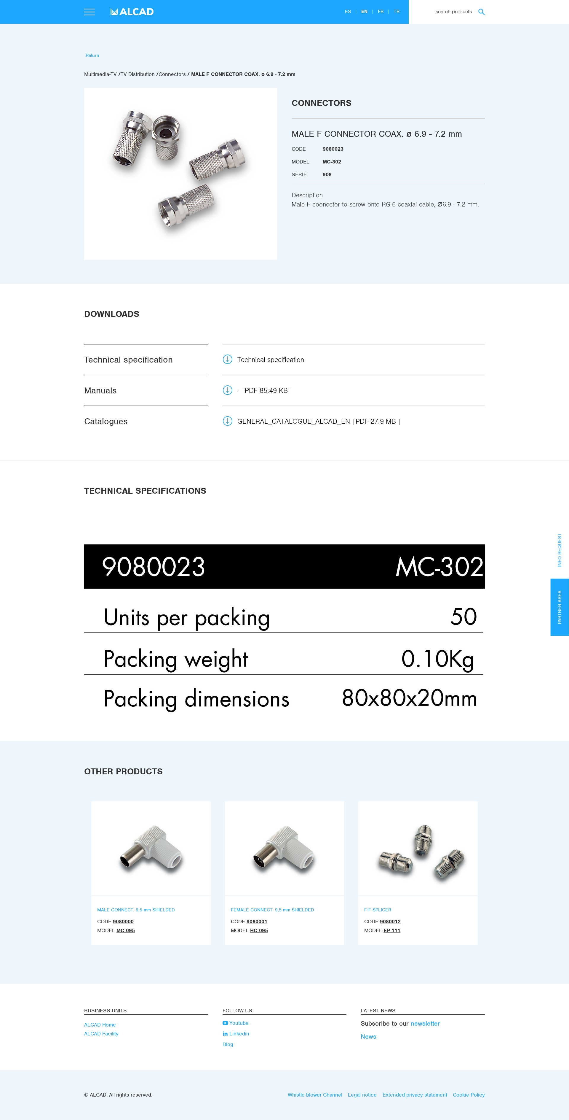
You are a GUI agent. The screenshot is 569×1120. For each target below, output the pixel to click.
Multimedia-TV (100, 74)
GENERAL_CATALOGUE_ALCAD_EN (316, 421)
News (368, 1036)
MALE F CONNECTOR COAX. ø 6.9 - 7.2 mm (243, 74)
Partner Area (560, 607)
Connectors (172, 74)
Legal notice (362, 1095)
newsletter (425, 1023)
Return (92, 55)
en (365, 12)
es (348, 12)
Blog (228, 1044)
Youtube (238, 1023)
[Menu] (89, 13)
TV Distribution (138, 74)
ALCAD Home (100, 1024)
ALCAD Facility (101, 1033)
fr (381, 12)
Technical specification (270, 359)
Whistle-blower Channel (315, 1095)
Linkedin (238, 1033)
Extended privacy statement (415, 1095)
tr (396, 12)
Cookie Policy (469, 1095)
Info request (560, 550)
